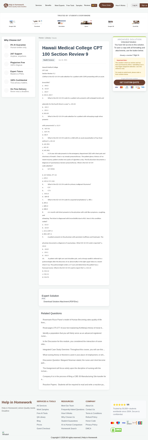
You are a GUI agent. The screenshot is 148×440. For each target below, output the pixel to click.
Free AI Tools (42, 413)
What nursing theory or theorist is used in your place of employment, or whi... (74, 355)
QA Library (41, 417)
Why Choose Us (68, 417)
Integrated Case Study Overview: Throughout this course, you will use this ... (74, 350)
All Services (42, 406)
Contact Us (90, 409)
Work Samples (43, 409)
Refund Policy (91, 417)
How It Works (120, 5)
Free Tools (70, 5)
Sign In (136, 55)
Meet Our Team (67, 406)
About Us (89, 406)
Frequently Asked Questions (72, 409)
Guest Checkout (43, 429)
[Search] (30, 5)
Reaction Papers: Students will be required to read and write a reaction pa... (74, 385)
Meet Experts (60, 5)
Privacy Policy (91, 425)
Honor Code (91, 421)
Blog (39, 421)
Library (48, 38)
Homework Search (69, 429)
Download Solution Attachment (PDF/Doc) (60, 302)
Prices (39, 425)
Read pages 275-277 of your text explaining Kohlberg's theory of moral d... (73, 328)
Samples (79, 5)
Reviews (90, 5)
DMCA (88, 429)
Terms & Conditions (94, 413)
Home (41, 38)
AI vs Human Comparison (71, 425)
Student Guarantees (69, 421)
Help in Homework (17, 402)
